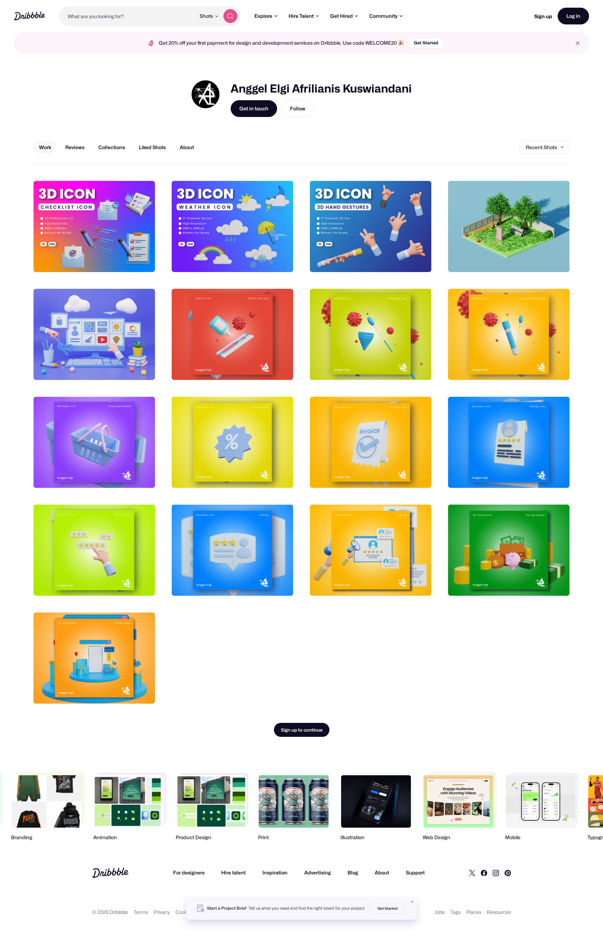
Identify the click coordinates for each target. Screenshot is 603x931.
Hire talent (233, 872)
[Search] (230, 16)
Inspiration (275, 872)
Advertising (317, 872)
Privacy (162, 912)
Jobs (439, 912)
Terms (141, 912)
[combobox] (127, 16)
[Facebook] (484, 873)
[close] (577, 43)
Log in (573, 16)
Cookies (185, 912)
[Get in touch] (114, 259)
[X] (472, 873)
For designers (188, 872)
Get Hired (341, 16)
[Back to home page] (29, 16)
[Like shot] (142, 259)
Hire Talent (301, 16)
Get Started (426, 42)
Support (415, 872)
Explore (263, 16)
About (382, 872)
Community (383, 16)
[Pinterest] (508, 873)
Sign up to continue (301, 730)
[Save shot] (128, 259)
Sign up (543, 16)
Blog (353, 872)
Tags (455, 912)
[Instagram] (496, 873)
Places (473, 912)
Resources (499, 912)
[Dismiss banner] (412, 901)
